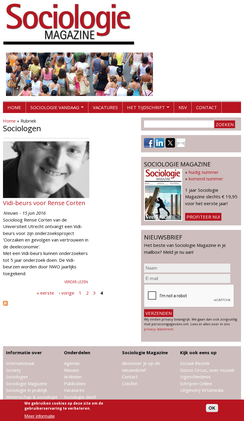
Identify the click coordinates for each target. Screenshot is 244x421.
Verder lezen (76, 281)
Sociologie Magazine (26, 383)
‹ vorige (66, 292)
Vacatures (105, 107)
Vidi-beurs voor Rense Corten (44, 203)
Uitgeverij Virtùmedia (201, 390)
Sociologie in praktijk (26, 390)
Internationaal (20, 363)
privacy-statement (158, 329)
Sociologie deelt (80, 397)
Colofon (129, 383)
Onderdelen (77, 352)
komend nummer (206, 179)
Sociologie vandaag (52, 108)
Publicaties (75, 383)
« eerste (45, 292)
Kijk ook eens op (198, 352)
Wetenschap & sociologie (32, 397)
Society (13, 370)
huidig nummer (204, 172)
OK (212, 408)
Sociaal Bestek (194, 363)
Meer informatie (39, 416)
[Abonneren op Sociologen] (5, 304)
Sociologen (17, 377)
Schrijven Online (196, 383)
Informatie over (24, 352)
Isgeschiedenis (195, 377)
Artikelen (73, 377)
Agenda (71, 363)
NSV (183, 107)
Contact (206, 107)
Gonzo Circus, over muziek (207, 370)
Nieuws (71, 370)
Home (14, 107)
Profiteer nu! (203, 217)
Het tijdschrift (144, 108)
